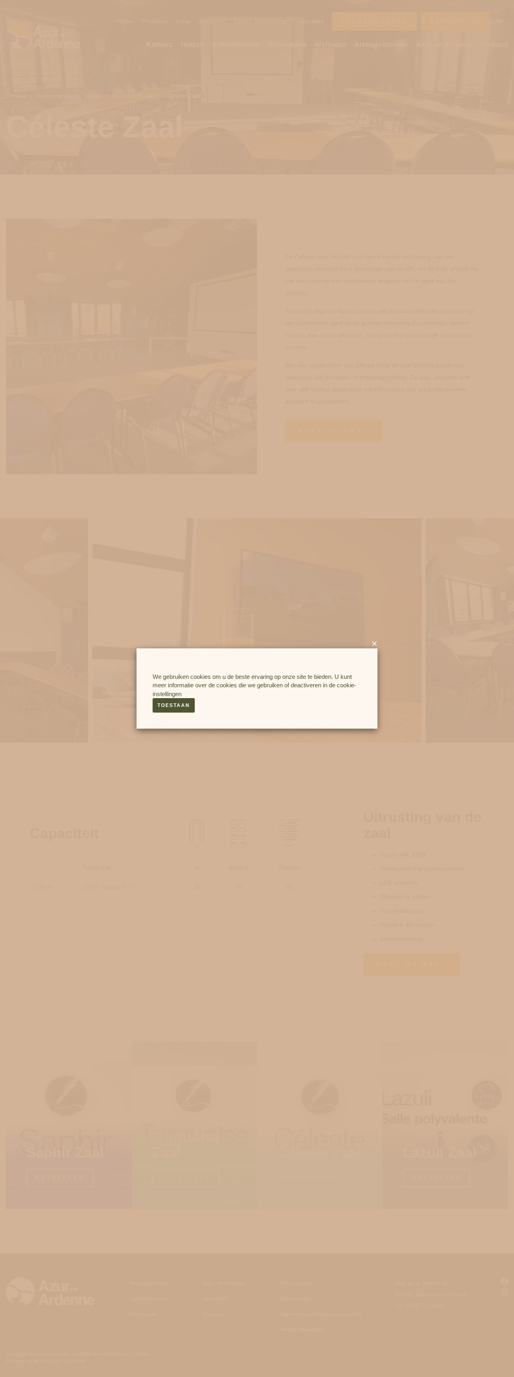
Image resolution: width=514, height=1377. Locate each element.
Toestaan (173, 705)
